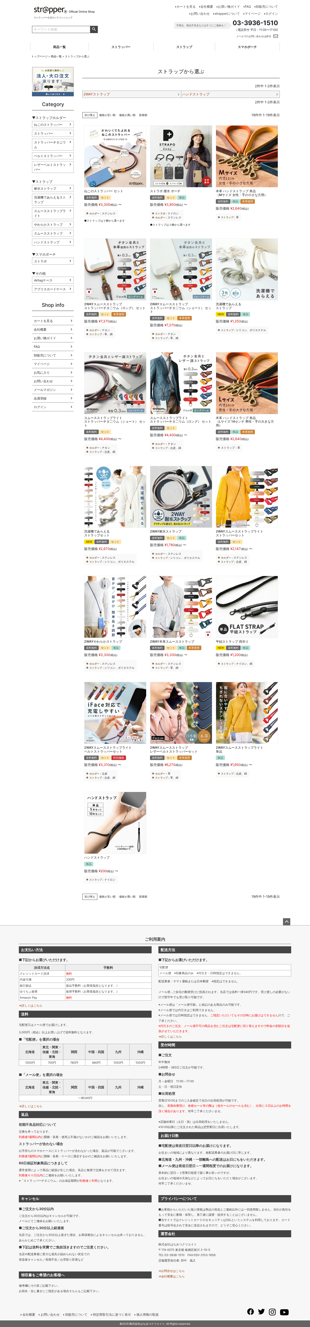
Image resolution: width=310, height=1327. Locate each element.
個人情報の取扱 (147, 1314)
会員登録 (40, 398)
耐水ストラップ (45, 188)
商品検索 (94, 29)
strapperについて (227, 13)
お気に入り (42, 372)
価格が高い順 (127, 115)
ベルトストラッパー (48, 156)
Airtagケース (43, 280)
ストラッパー (120, 47)
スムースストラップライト (50, 213)
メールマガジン (45, 390)
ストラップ (184, 47)
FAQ (248, 6)
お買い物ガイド (229, 6)
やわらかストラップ (48, 224)
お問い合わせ (200, 13)
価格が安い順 (107, 115)
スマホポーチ (247, 47)
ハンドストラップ (46, 242)
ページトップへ (286, 921)
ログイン (271, 13)
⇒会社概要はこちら (171, 1276)
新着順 (143, 115)
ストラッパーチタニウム (50, 144)
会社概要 (206, 6)
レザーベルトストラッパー (50, 167)
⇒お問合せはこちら (171, 1271)
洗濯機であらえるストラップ (50, 199)
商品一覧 (59, 47)
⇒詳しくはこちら (30, 1005)
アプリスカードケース (50, 289)
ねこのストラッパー (48, 124)
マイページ (253, 13)
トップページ (39, 56)
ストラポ (40, 261)
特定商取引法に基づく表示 (112, 1314)
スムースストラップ (48, 233)
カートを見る (186, 6)
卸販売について (267, 6)
